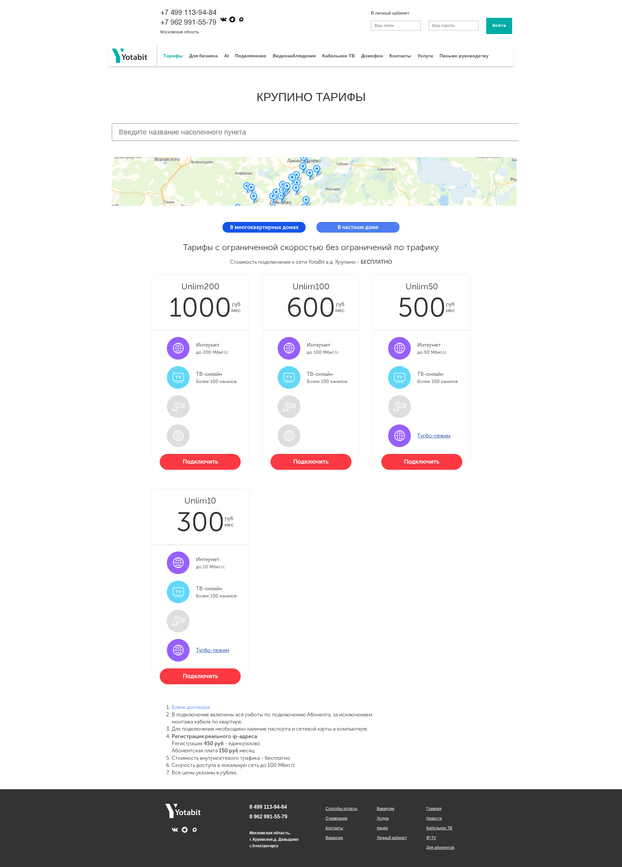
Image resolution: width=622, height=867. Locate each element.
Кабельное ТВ (338, 55)
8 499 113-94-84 (268, 807)
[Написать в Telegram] (232, 19)
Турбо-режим (433, 436)
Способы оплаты (341, 808)
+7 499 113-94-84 (188, 13)
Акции (382, 828)
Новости (434, 818)
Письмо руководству (464, 55)
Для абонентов (440, 847)
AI (226, 55)
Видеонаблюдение (294, 55)
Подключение (250, 55)
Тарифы (173, 55)
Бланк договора (191, 707)
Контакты (400, 55)
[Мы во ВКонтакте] (223, 19)
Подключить (200, 461)
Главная (434, 808)
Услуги (425, 55)
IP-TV (431, 838)
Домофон (372, 55)
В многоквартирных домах (264, 227)
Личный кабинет (392, 838)
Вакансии (334, 838)
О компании (336, 818)
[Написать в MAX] (241, 19)
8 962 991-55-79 (268, 816)
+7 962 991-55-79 (188, 22)
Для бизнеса (203, 55)
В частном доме (358, 227)
